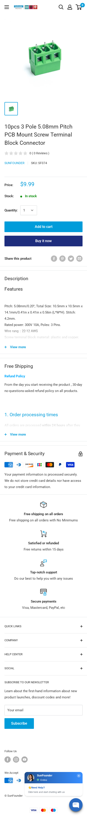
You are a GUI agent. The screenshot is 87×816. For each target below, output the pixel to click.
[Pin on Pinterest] (62, 258)
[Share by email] (79, 258)
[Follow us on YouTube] (24, 759)
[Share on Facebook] (54, 258)
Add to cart (43, 227)
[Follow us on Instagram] (16, 759)
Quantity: (11, 210)
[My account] (70, 7)
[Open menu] (6, 7)
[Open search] (61, 7)
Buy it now (43, 241)
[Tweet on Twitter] (71, 258)
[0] (79, 7)
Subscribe (19, 723)
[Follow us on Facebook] (7, 759)
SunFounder (14, 163)
